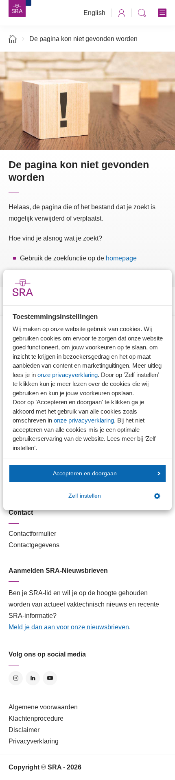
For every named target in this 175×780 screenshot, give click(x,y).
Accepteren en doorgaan (85, 473)
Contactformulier (32, 533)
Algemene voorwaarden (43, 707)
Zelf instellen (84, 496)
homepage (121, 258)
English (94, 12)
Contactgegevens (34, 545)
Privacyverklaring (34, 741)
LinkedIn (33, 678)
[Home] (13, 39)
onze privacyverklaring (67, 374)
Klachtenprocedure (36, 718)
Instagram (16, 678)
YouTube (50, 678)
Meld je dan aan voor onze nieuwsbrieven (69, 627)
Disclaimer (24, 729)
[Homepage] (17, 8)
